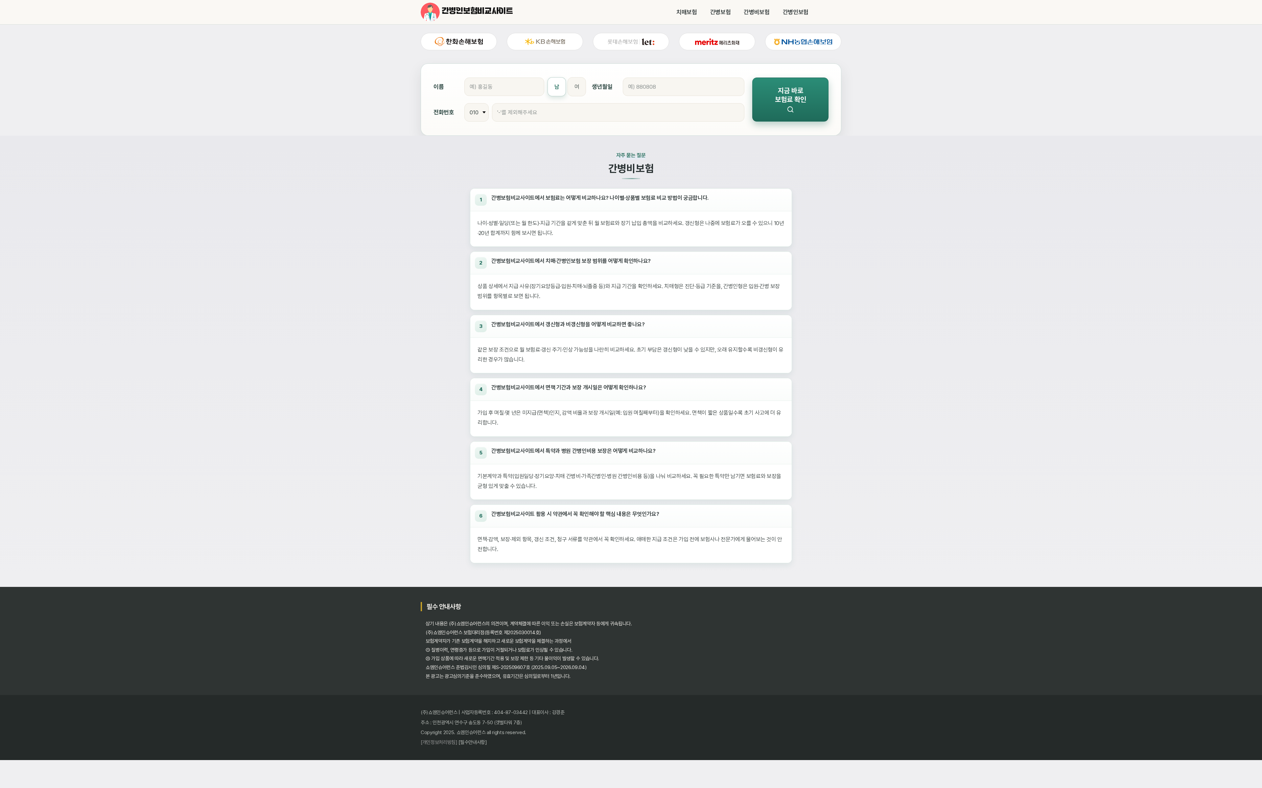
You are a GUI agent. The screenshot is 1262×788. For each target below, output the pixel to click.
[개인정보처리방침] (439, 742)
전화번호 (443, 112)
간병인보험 (795, 12)
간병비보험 (756, 12)
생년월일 (602, 86)
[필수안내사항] (472, 742)
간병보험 (720, 12)
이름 (438, 86)
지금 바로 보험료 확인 (790, 95)
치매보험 (686, 12)
